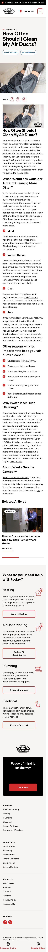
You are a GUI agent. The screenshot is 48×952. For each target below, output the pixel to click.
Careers (7, 891)
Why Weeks (8, 883)
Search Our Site (10, 867)
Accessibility (9, 904)
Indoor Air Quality (10, 52)
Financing (7, 850)
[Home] (23, 749)
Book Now (23, 787)
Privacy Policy (9, 899)
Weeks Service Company (16, 477)
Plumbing (7, 817)
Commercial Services (13, 830)
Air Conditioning (28, 52)
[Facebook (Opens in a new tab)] (5, 922)
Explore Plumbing (19, 690)
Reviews (7, 887)
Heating (6, 813)
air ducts (18, 147)
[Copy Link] (24, 99)
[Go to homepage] (9, 11)
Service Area (9, 846)
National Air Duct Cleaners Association (23, 153)
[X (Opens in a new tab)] (10, 922)
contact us (8, 493)
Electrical (7, 822)
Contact (7, 895)
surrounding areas (33, 484)
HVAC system (31, 297)
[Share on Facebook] (12, 99)
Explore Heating (19, 614)
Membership (9, 854)
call (38, 490)
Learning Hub (11, 29)
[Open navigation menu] (40, 11)
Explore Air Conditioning (19, 653)
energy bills (16, 461)
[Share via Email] (18, 99)
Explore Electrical (19, 725)
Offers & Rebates (11, 858)
